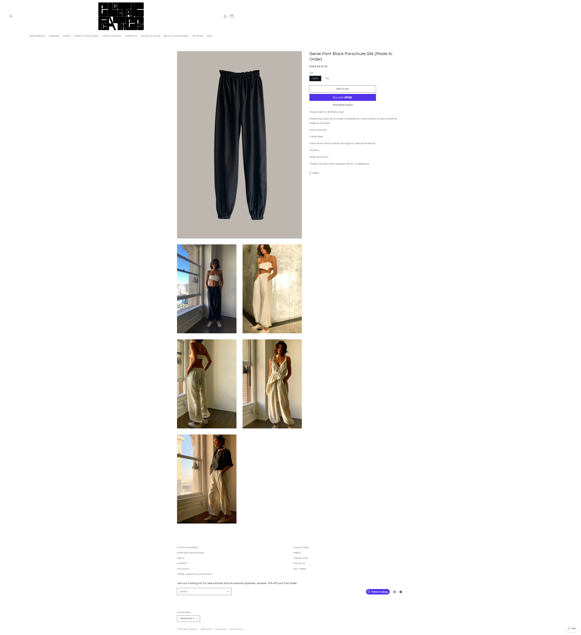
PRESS (297, 553)
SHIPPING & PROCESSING (190, 553)
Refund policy (206, 629)
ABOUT (181, 558)
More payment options (343, 105)
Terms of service (236, 629)
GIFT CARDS (300, 569)
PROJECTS (299, 563)
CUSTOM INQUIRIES (187, 548)
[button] (11, 16)
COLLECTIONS (301, 548)
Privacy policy (220, 629)
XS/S (315, 78)
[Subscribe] (228, 591)
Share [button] (315, 173)
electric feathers (191, 629)
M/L (328, 78)
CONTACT (182, 563)
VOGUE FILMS (301, 558)
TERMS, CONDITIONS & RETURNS (194, 574)
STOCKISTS (183, 569)
